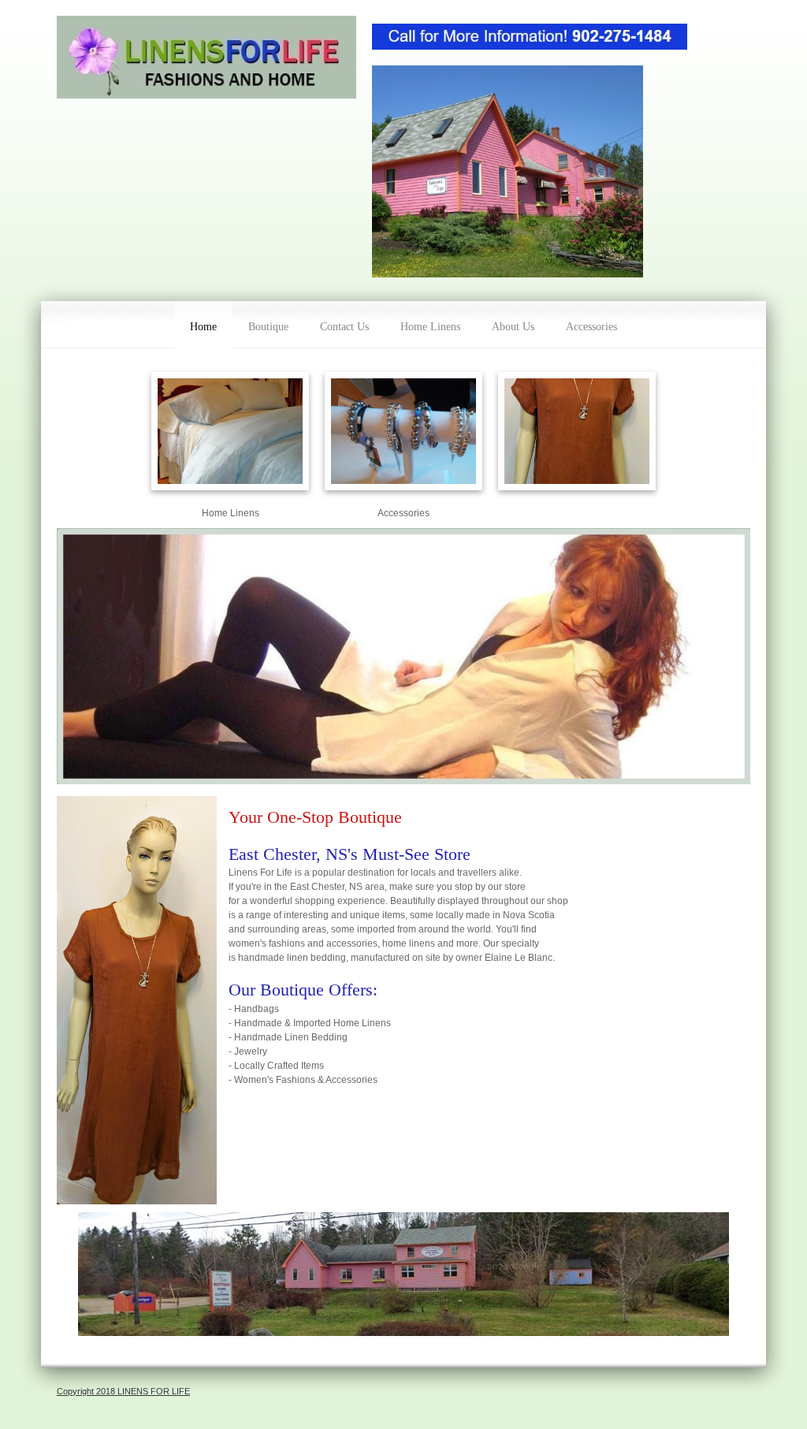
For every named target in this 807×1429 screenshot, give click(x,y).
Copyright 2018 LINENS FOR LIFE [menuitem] (123, 1391)
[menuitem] (203, 324)
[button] (577, 435)
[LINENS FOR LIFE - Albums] (206, 57)
